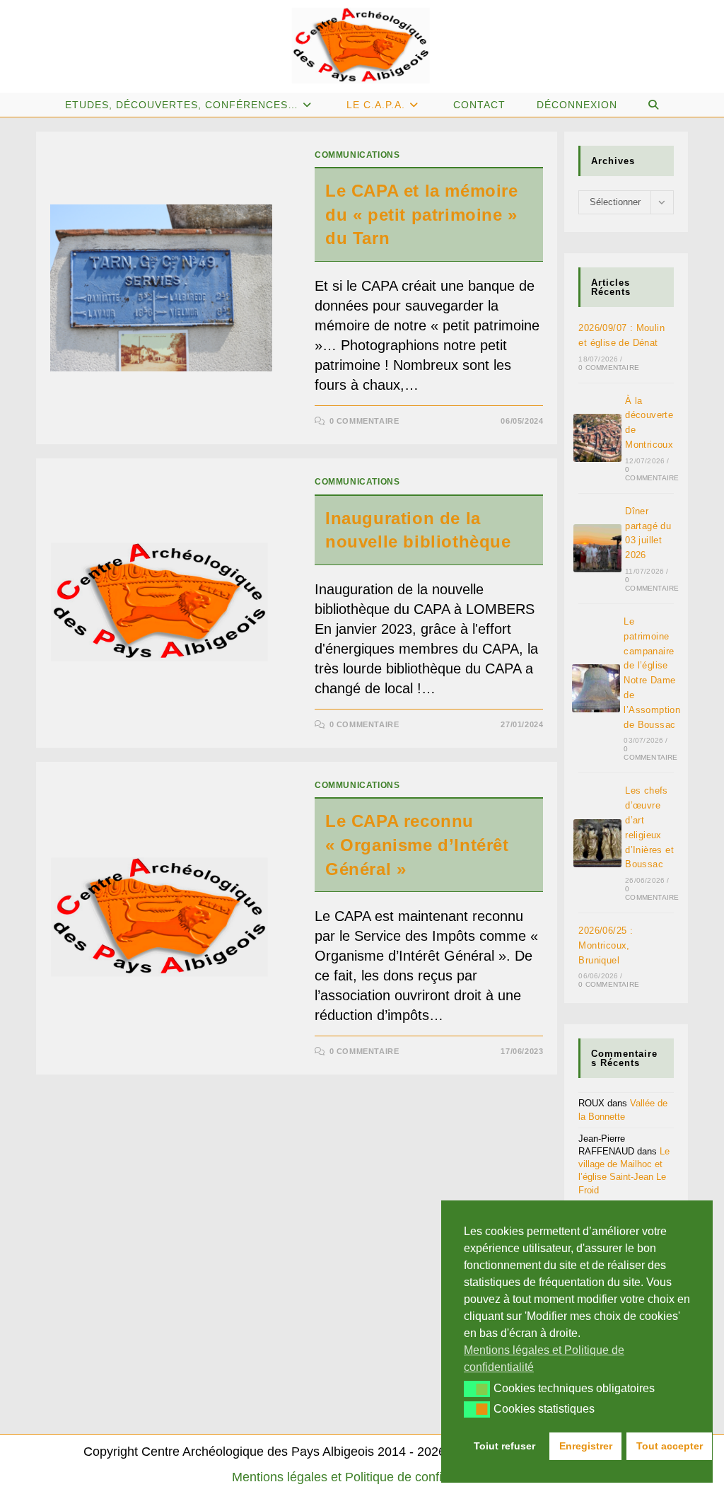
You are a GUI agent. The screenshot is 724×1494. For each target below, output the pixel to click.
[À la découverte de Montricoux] (597, 438)
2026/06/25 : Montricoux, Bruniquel (605, 945)
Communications (357, 155)
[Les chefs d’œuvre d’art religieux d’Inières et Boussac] (597, 843)
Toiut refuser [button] (504, 1446)
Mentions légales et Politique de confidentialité (362, 1477)
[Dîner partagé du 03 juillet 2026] (597, 548)
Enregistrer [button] (585, 1446)
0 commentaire (364, 421)
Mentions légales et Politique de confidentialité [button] (544, 1358)
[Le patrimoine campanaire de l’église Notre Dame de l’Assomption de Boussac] (596, 688)
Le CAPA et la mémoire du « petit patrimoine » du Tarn (423, 214)
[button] (477, 1388)
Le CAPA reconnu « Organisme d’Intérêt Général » (417, 844)
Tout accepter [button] (669, 1446)
